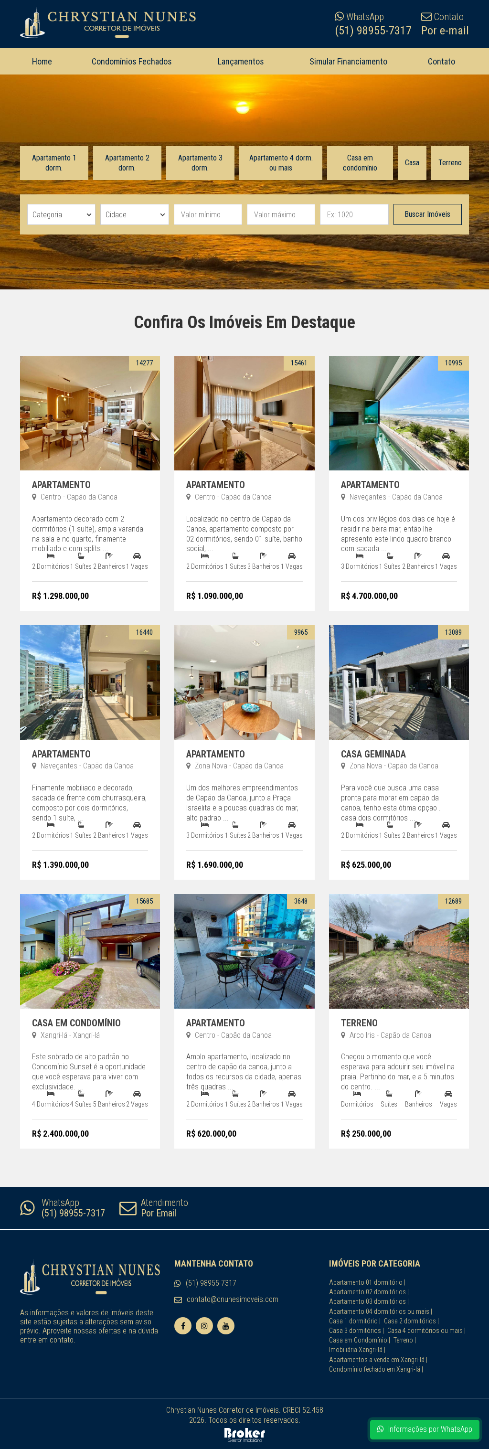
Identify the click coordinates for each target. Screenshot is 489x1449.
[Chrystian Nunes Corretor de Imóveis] (90, 1277)
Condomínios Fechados (132, 61)
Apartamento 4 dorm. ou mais (281, 162)
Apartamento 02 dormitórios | (369, 1292)
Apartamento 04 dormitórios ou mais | (380, 1311)
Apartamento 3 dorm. (200, 162)
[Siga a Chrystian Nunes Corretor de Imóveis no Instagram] (204, 1326)
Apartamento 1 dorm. (54, 162)
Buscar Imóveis (427, 214)
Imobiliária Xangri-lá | (357, 1349)
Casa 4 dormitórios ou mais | (426, 1330)
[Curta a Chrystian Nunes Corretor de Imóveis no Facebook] (182, 1326)
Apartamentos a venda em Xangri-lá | (378, 1360)
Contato (441, 61)
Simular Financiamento (348, 61)
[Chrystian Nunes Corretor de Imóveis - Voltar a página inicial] (108, 22)
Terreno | (404, 1340)
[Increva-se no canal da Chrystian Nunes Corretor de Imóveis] (225, 1326)
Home (42, 61)
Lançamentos (241, 61)
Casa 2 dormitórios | (411, 1321)
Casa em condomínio (360, 162)
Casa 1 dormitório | (355, 1321)
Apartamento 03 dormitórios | (369, 1301)
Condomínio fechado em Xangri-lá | (376, 1369)
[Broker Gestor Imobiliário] (244, 1433)
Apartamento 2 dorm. (127, 162)
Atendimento (164, 1208)
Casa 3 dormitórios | (356, 1330)
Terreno (450, 162)
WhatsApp (73, 1208)
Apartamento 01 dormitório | (367, 1282)
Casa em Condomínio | (359, 1340)
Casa (412, 162)
